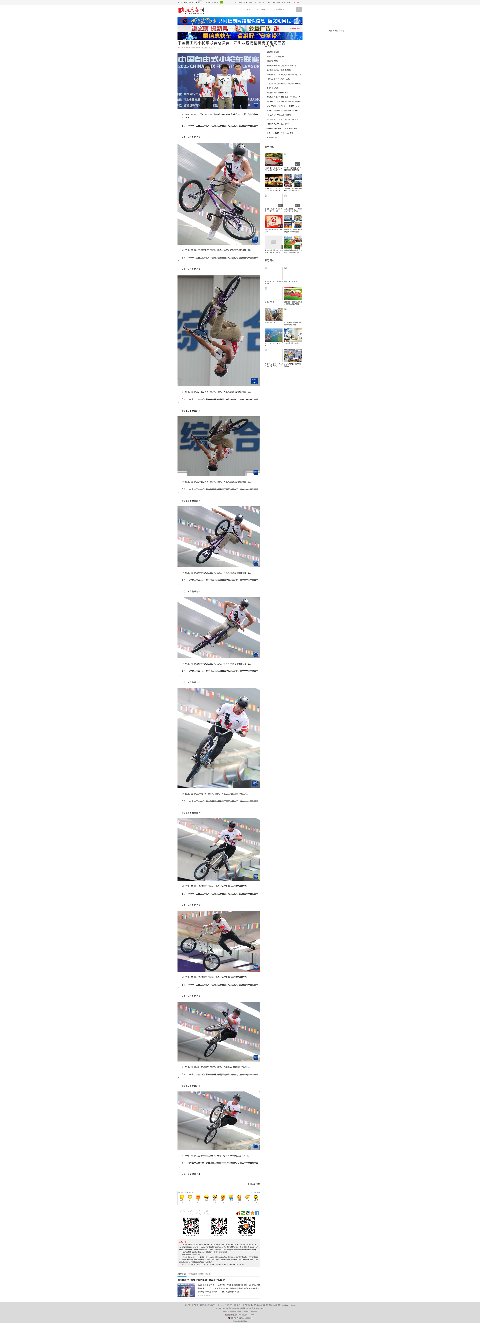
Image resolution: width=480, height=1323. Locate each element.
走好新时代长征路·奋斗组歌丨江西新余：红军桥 (273, 169)
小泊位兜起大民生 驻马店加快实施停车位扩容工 (292, 169)
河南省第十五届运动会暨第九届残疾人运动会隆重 (293, 303)
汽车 (255, 2)
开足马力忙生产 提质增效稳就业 (279, 115)
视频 (250, 2)
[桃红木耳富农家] (273, 314)
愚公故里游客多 (272, 88)
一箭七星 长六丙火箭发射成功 (278, 79)
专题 (259, 2)
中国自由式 (193, 1274)
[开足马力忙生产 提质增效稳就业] (293, 355)
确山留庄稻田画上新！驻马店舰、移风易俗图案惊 (293, 251)
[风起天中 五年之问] (293, 273)
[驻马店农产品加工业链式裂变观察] (273, 273)
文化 (269, 2)
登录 (294, 2)
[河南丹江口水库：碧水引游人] (273, 335)
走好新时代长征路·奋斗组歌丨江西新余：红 (283, 97)
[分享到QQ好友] (248, 1213)
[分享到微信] (243, 1213)
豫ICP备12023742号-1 (224, 1308)
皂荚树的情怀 (271, 138)
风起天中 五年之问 (290, 281)
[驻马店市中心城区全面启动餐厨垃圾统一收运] (293, 314)
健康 (274, 2)
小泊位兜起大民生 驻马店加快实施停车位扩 (283, 120)
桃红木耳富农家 (270, 323)
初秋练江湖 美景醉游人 (275, 57)
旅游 (288, 2)
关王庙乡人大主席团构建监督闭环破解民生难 (284, 75)
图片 (245, 2)
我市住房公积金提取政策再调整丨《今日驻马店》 (293, 190)
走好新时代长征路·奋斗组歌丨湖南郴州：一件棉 (273, 190)
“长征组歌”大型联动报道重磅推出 (273, 231)
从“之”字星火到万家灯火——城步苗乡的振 (282, 106)
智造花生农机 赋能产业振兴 (277, 93)
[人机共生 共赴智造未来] (293, 335)
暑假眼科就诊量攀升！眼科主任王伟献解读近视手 (274, 251)
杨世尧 (208, 1274)
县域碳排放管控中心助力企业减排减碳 (281, 66)
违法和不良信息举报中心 (240, 1321)
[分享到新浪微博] (238, 1213)
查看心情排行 (255, 1193)
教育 (283, 2)
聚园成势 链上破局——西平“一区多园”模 (282, 129)
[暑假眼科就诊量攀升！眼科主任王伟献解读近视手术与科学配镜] (273, 242)
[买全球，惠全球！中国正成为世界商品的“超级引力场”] (273, 355)
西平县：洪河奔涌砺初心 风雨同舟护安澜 (282, 111)
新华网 (198, 48)
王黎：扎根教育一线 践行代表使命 (279, 133)
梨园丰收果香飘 (272, 52)
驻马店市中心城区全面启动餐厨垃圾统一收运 (284, 84)
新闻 (240, 2)
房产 (264, 2)
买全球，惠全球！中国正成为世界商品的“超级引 (274, 365)
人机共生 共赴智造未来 (292, 343)
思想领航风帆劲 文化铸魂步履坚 (279, 70)
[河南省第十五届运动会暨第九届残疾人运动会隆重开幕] (293, 293)
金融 (278, 2)
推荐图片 (269, 260)
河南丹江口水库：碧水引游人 (277, 124)
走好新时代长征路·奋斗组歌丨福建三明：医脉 (273, 210)
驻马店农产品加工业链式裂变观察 (274, 282)
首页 (236, 2)
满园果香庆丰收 (272, 61)
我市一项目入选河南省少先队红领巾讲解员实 (284, 102)
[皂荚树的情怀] (273, 293)
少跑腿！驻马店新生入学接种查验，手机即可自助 (293, 231)
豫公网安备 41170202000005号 (241, 1318)
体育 (342, 31)
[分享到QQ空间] (252, 1213)
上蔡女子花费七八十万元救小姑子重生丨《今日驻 (293, 210)
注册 (297, 2)
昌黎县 (201, 1274)
